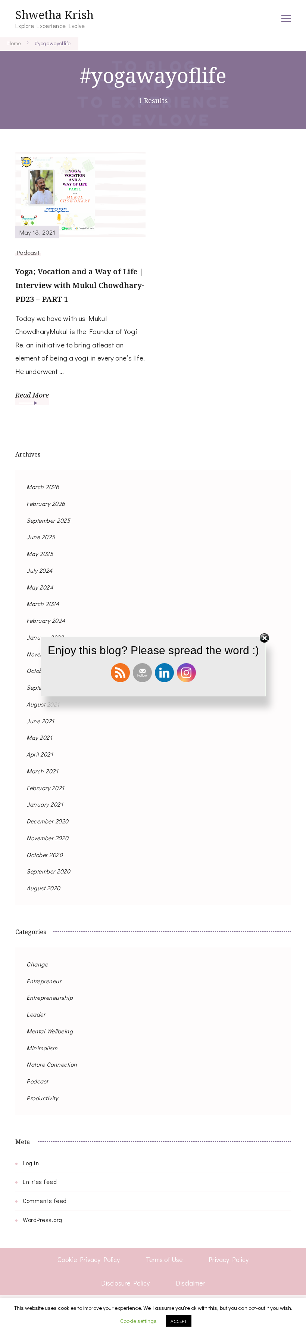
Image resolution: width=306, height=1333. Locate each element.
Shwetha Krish (54, 14)
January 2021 (44, 804)
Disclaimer (190, 1282)
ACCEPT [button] (179, 1321)
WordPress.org (42, 1220)
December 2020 (47, 821)
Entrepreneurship (49, 997)
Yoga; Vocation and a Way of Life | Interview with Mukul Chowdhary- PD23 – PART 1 (79, 285)
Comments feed (45, 1200)
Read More (32, 394)
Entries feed (40, 1181)
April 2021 (39, 754)
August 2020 (43, 888)
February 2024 (45, 620)
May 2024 (39, 587)
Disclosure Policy (125, 1282)
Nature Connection (51, 1064)
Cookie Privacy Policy (88, 1259)
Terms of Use (164, 1259)
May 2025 (39, 553)
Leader (35, 1014)
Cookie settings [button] (138, 1320)
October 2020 (44, 855)
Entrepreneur (43, 981)
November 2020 (47, 838)
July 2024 (39, 570)
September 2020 (48, 871)
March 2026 (42, 487)
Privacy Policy (229, 1259)
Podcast (28, 252)
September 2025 (48, 520)
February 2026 (45, 503)
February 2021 (45, 788)
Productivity (42, 1098)
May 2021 (39, 737)
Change (37, 964)
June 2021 (40, 721)
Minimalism (41, 1048)
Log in (31, 1163)
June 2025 (40, 537)
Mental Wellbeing (49, 1031)
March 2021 (42, 771)
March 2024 (42, 603)
